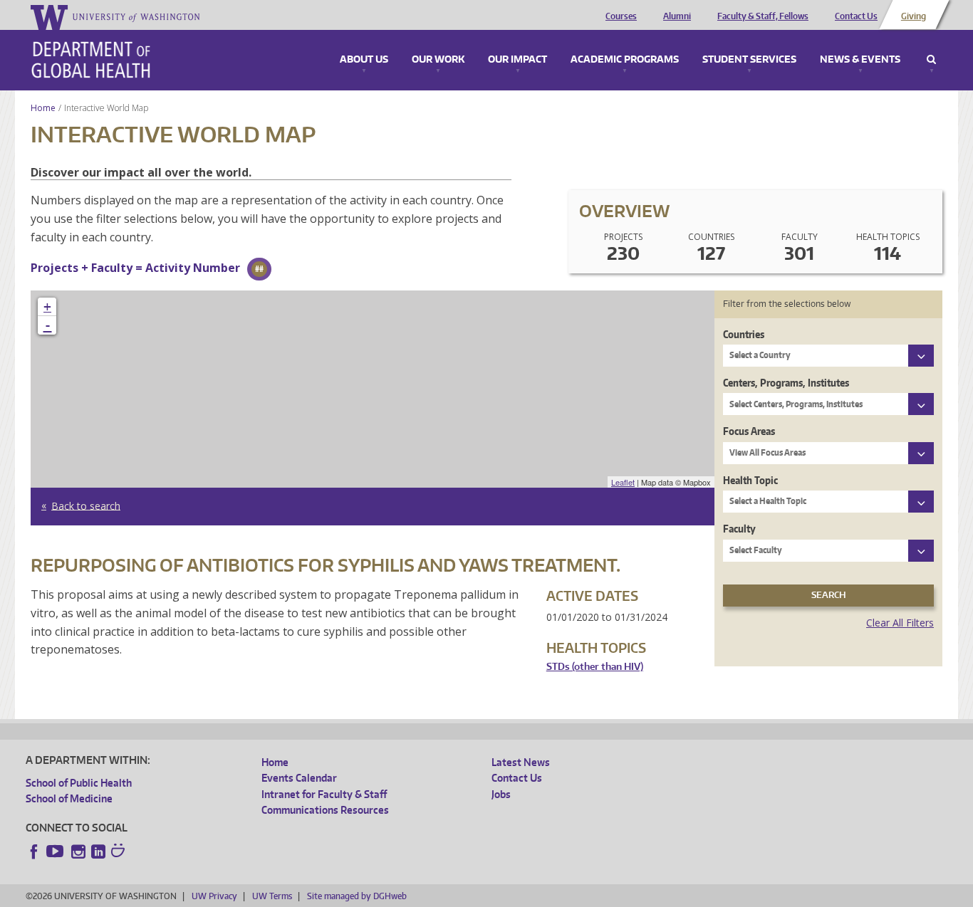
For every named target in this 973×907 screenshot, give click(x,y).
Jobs (501, 794)
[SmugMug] (119, 852)
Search (931, 60)
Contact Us (856, 16)
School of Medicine (69, 798)
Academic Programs (625, 60)
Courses (621, 16)
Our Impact (517, 60)
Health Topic (750, 480)
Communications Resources (325, 810)
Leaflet (623, 482)
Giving (913, 16)
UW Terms (272, 896)
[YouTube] (56, 851)
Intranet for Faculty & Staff (324, 794)
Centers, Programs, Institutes (786, 383)
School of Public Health (79, 783)
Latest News (520, 762)
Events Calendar (299, 778)
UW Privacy (214, 896)
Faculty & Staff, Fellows (762, 16)
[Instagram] (78, 851)
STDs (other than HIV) (594, 666)
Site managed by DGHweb (357, 896)
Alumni (677, 16)
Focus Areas (749, 431)
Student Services (749, 60)
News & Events (860, 60)
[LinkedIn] (98, 851)
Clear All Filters (900, 622)
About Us (364, 60)
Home (43, 108)
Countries (743, 334)
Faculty (739, 529)
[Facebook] (34, 851)
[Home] (91, 60)
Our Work (438, 60)
